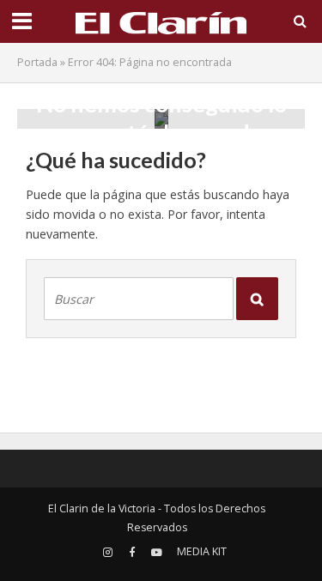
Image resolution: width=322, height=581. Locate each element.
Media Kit (202, 551)
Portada (37, 62)
